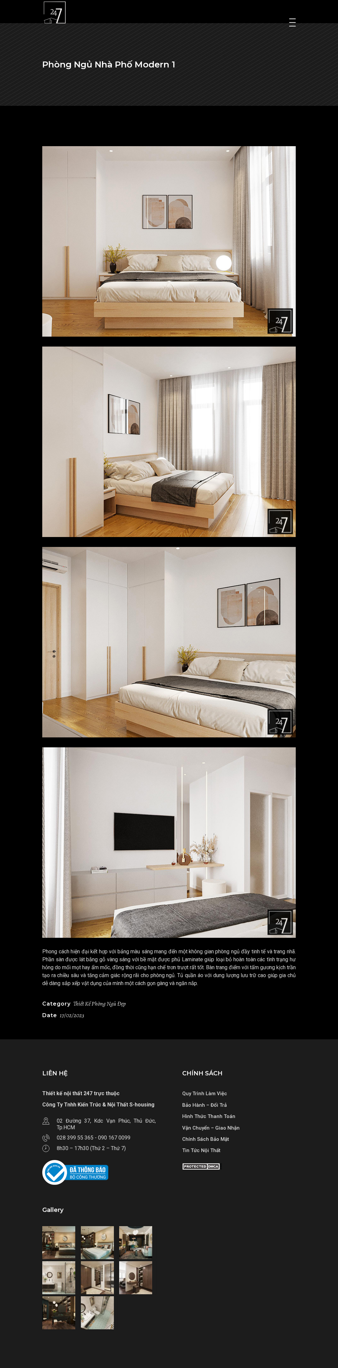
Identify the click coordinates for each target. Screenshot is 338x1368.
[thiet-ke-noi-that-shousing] (60, 1242)
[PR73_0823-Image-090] (169, 442)
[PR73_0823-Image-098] (169, 842)
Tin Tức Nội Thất (201, 1150)
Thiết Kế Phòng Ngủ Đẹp (99, 1004)
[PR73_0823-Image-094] (169, 241)
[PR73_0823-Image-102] (169, 642)
